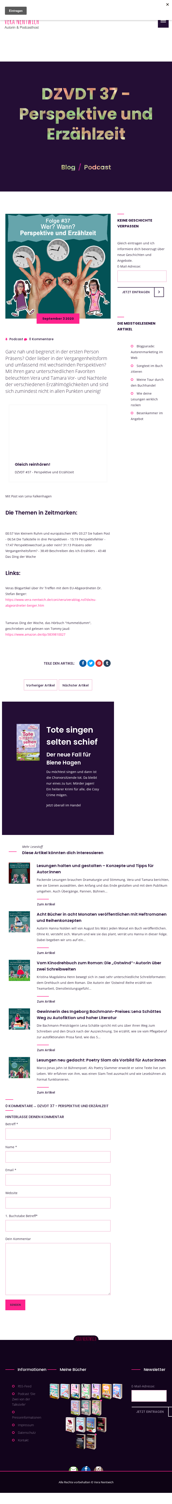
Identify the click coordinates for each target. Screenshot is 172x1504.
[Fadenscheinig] (81, 1442)
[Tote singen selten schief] (75, 1408)
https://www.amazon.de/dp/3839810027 (35, 634)
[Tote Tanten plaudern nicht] (107, 1391)
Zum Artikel (46, 904)
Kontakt (23, 1440)
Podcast (97, 167)
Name (11, 1147)
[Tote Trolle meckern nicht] (96, 1391)
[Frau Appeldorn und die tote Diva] (101, 1425)
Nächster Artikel (75, 685)
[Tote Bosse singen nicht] (86, 1391)
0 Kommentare (41, 339)
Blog (68, 167)
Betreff (11, 1124)
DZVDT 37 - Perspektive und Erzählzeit (73, 1105)
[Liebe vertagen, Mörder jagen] (65, 1391)
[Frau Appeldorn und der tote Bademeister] (81, 1425)
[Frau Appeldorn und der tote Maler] (70, 1425)
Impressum (26, 1425)
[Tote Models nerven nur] (54, 1391)
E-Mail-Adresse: (129, 266)
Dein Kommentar (18, 1239)
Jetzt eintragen (136, 292)
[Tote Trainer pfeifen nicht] (117, 1391)
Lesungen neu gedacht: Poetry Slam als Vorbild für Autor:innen (101, 1060)
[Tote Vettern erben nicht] (86, 1408)
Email (10, 1170)
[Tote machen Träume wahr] (75, 1391)
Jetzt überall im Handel (63, 805)
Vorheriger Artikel (40, 685)
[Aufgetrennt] (91, 1442)
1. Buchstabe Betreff (21, 1216)
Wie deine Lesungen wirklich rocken (144, 399)
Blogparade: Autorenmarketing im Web (147, 352)
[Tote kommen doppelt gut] (96, 1408)
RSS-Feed (24, 1386)
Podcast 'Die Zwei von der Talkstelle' (23, 1399)
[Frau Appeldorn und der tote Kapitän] (91, 1425)
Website (11, 1193)
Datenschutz (27, 1432)
